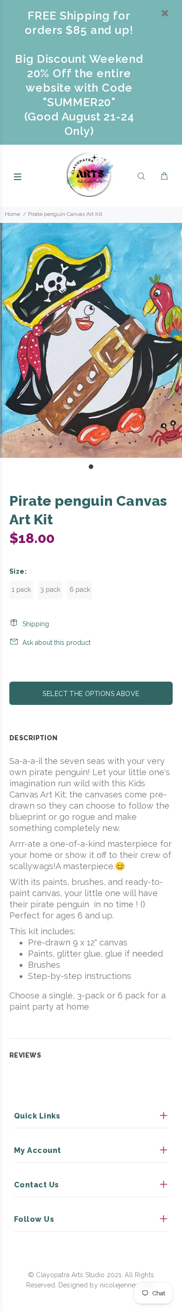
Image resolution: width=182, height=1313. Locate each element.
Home (12, 214)
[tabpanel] (91, 339)
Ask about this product (56, 642)
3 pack (50, 589)
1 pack (21, 589)
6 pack (80, 589)
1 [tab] (91, 466)
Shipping (35, 624)
